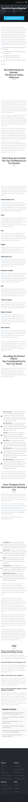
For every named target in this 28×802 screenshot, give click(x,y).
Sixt (2, 289)
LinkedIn (17, 791)
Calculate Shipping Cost (14, 18)
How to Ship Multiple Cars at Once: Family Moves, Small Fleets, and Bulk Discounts (13, 713)
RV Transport (18, 772)
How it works (5, 772)
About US (4, 766)
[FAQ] (3, 64)
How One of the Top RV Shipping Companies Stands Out (13, 717)
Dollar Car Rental (5, 315)
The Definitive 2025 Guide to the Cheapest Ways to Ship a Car (13, 726)
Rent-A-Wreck (4, 330)
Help (3, 769)
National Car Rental (6, 273)
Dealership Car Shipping (20, 778)
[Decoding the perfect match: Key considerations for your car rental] (14, 56)
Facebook (17, 788)
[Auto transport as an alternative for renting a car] (14, 61)
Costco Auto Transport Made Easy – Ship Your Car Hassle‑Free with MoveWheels (14, 731)
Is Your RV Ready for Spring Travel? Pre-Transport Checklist (12, 735)
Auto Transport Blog (6, 775)
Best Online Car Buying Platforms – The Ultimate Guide (12, 722)
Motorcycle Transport (20, 769)
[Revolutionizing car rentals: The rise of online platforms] (14, 48)
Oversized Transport (19, 775)
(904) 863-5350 (21, 2)
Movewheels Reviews (7, 778)
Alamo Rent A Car (5, 259)
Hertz (2, 218)
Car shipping (18, 766)
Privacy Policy (5, 785)
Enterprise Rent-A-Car (7, 202)
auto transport (4, 42)
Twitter (16, 785)
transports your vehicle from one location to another (14, 505)
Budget (3, 247)
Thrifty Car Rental (5, 302)
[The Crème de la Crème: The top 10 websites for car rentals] (14, 52)
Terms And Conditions (7, 788)
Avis (2, 233)
